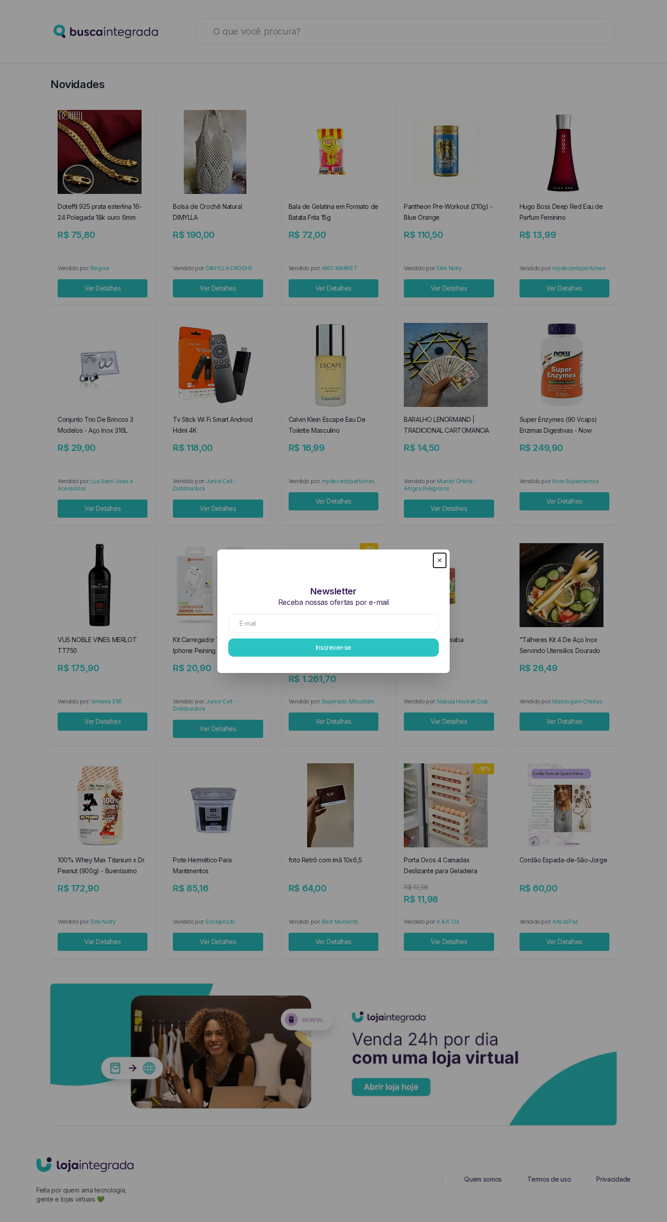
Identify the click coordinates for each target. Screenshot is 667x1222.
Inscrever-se (333, 647)
